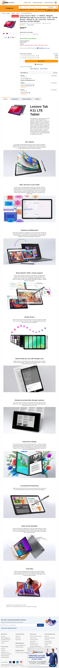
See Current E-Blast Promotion (9, 628)
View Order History (34, 639)
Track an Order (33, 638)
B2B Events (32, 9)
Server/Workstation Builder (40, 9)
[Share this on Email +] (15, 37)
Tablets (8, 13)
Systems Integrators (5, 657)
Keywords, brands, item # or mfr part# (32, 7)
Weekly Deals (50, 9)
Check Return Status (34, 644)
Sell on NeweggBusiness (20, 645)
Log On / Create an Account (35, 636)
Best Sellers (23, 72)
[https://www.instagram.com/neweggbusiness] (21, 662)
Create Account (27, 2)
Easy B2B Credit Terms (23, 9)
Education (3, 648)
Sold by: (22, 78)
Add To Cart (41, 61)
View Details (53, 75)
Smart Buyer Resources (6, 639)
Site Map (46, 644)
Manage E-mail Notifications (35, 646)
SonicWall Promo (48, 10)
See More (55, 72)
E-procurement (48, 646)
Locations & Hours (5, 641)
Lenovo (17, 13)
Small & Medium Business (6, 654)
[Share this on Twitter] (10, 37)
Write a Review (31, 24)
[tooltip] (25, 42)
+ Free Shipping (24, 76)
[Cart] (55, 2)
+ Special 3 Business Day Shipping (27, 83)
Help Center (18, 638)
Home (4, 13)
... (16, 33)
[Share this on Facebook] (8, 37)
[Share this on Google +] (13, 37)
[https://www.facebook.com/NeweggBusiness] (10, 662)
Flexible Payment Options (50, 638)
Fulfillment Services (19, 647)
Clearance (56, 9)
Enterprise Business (5, 655)
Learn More (55, 53)
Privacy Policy (14, 666)
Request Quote (39, 64)
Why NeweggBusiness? (5, 638)
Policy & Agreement (5, 666)
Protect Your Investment (26, 53)
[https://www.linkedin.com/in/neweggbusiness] (17, 662)
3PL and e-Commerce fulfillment (22, 652)
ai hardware (50, 7)
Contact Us (55, 10)
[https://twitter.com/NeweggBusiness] (14, 662)
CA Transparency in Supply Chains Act (27, 666)
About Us (3, 636)
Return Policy (18, 639)
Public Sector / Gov (5, 652)
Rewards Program (48, 643)
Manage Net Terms (34, 643)
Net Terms (47, 636)
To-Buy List (47, 639)
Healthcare (3, 650)
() (25, 24)
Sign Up (40, 625)
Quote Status (32, 641)
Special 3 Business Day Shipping (28, 38)
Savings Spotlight (48, 641)
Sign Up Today (52, 665)
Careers (2, 643)
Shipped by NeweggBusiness (27, 80)
